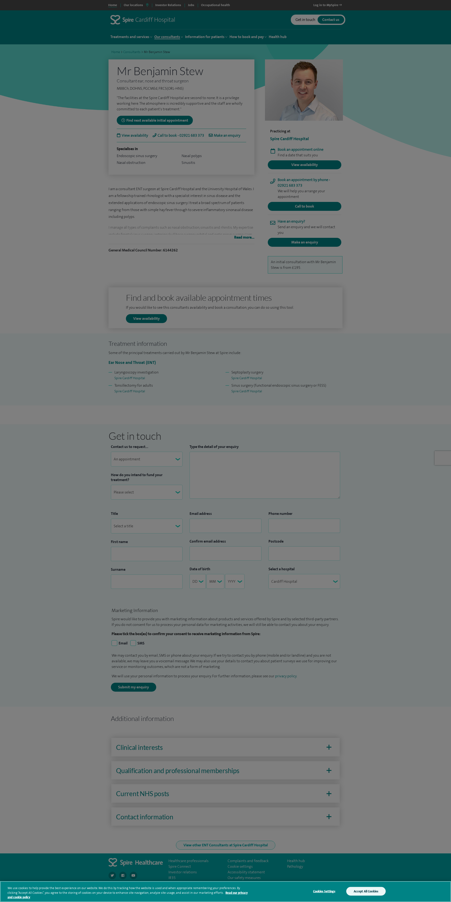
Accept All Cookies (366, 891)
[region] (225, 891)
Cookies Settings (324, 891)
